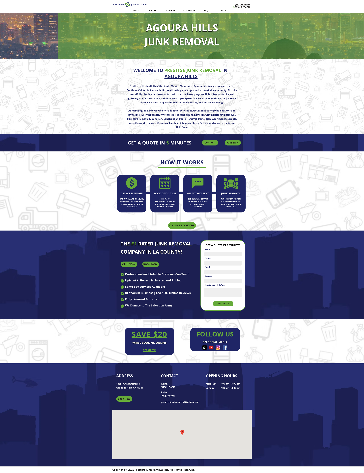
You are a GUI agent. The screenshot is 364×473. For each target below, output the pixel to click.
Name (207, 249)
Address (208, 276)
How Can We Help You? (215, 285)
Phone (208, 258)
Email (207, 267)
